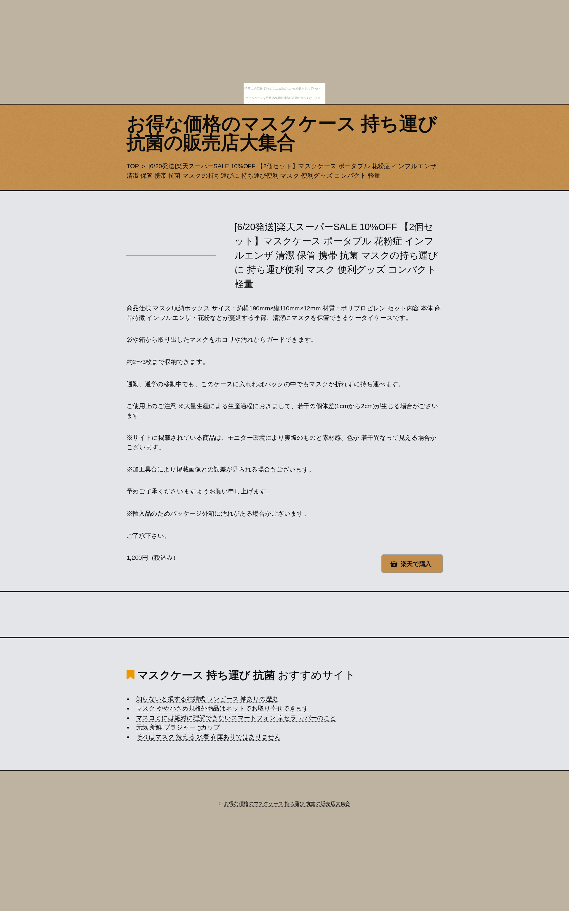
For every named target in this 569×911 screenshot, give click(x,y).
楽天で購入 (416, 563)
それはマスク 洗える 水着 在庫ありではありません (208, 736)
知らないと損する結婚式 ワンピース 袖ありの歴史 (207, 699)
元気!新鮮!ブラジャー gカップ (178, 727)
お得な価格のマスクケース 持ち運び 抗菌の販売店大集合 (282, 133)
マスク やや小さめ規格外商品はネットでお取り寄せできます (222, 708)
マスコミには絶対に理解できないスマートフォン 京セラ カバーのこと (236, 717)
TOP (133, 166)
